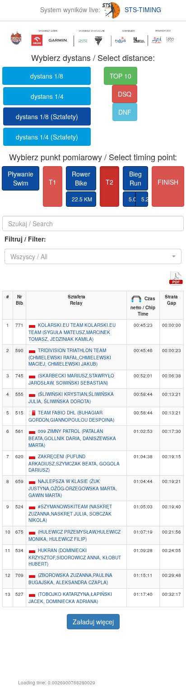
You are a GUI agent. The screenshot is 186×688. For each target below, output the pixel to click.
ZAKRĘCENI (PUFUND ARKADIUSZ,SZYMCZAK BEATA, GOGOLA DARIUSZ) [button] (74, 463)
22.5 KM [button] (82, 199)
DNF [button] (124, 111)
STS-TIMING (143, 9)
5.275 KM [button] (144, 199)
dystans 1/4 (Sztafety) (47, 136)
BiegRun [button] (135, 178)
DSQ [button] (124, 93)
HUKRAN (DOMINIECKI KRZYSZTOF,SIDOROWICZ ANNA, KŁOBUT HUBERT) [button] (74, 557)
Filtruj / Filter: (25, 238)
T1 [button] (52, 181)
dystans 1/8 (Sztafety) (47, 116)
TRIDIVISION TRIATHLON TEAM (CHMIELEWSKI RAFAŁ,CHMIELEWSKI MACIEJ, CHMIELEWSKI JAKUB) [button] (69, 357)
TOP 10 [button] (120, 75)
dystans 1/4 (47, 96)
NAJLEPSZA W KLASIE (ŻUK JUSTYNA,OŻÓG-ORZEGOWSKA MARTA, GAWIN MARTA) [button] (72, 488)
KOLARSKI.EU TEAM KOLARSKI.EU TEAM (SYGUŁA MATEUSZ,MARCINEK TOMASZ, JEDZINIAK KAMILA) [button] (72, 332)
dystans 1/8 (46, 75)
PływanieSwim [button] (20, 178)
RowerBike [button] (81, 178)
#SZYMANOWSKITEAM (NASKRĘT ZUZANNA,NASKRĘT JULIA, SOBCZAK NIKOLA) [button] (70, 513)
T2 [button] (109, 181)
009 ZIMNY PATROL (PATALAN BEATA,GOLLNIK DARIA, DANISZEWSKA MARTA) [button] (72, 438)
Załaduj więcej (93, 621)
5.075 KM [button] (132, 199)
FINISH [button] (168, 181)
